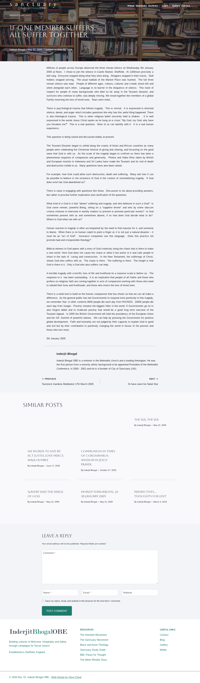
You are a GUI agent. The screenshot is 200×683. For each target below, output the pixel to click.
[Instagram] (188, 677)
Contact (186, 5)
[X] (182, 677)
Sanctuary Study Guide (92, 649)
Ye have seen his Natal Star (143, 381)
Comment (49, 553)
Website (127, 592)
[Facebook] (177, 677)
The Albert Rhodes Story (93, 659)
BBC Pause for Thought (93, 654)
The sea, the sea (146, 419)
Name (47, 592)
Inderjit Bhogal (67, 353)
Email (87, 592)
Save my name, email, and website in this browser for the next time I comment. (82, 601)
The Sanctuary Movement (94, 639)
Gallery (176, 5)
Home (131, 5)
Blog (162, 639)
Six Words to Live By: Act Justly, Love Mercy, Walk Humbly (46, 455)
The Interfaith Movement (93, 634)
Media (163, 649)
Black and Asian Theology (94, 644)
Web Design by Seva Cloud (66, 677)
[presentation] (46, 428)
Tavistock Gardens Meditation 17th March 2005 (67, 381)
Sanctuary (141, 5)
